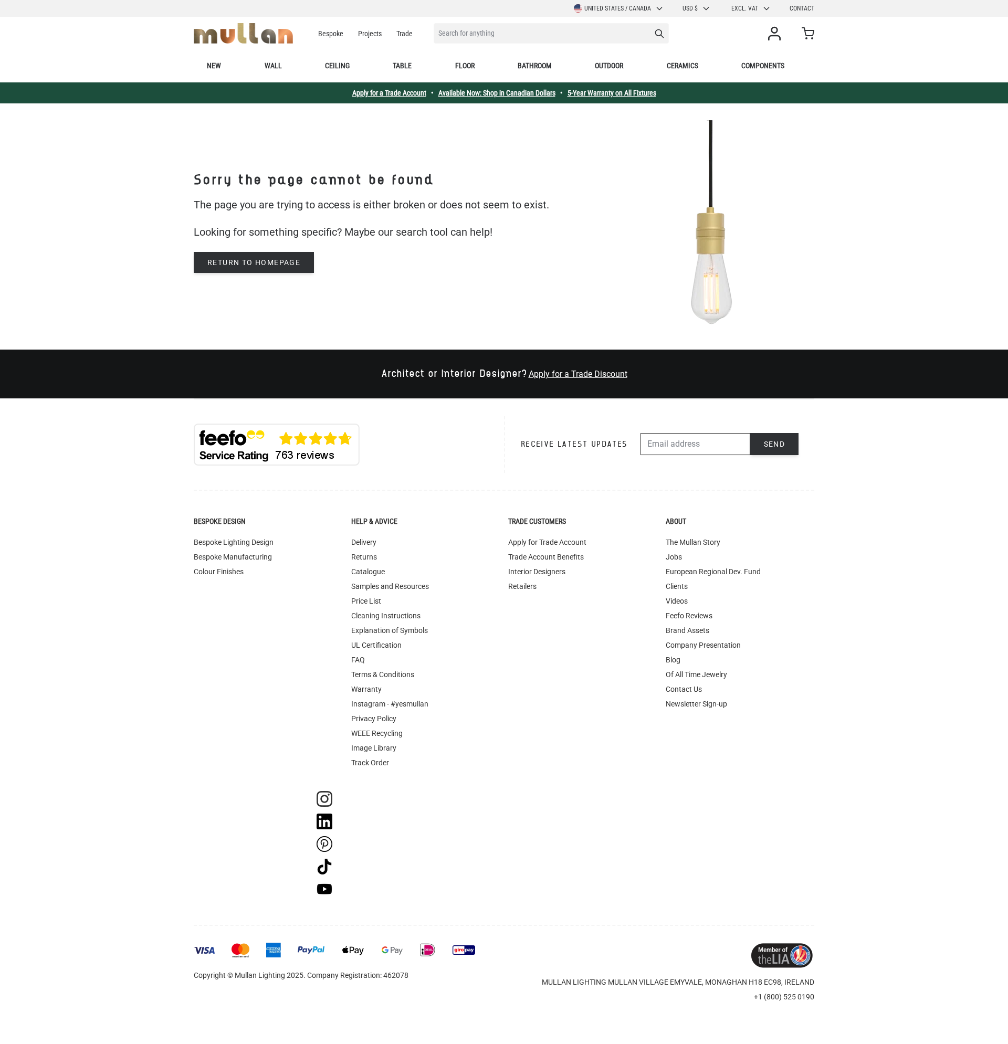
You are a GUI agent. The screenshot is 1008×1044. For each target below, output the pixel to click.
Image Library (373, 748)
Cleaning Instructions (386, 615)
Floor (465, 65)
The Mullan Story (693, 542)
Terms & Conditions (382, 674)
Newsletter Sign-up (696, 704)
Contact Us (684, 689)
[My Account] (776, 33)
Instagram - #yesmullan (389, 704)
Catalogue (368, 571)
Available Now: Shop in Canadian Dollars (496, 93)
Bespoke (330, 33)
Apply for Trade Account (547, 542)
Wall (273, 65)
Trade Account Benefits (546, 557)
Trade (404, 33)
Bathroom (535, 65)
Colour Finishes (219, 571)
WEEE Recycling (377, 733)
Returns (364, 557)
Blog (673, 660)
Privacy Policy (373, 718)
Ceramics (682, 65)
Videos (677, 601)
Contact (802, 8)
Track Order (370, 762)
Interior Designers (536, 571)
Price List (366, 601)
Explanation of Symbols (389, 630)
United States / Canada (617, 8)
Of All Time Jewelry (696, 674)
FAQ (358, 660)
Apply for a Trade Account (389, 93)
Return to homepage (253, 262)
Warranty (366, 689)
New (214, 65)
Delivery (363, 542)
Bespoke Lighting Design (234, 542)
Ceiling (337, 65)
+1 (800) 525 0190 (784, 997)
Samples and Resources (390, 586)
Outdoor (609, 65)
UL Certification (376, 645)
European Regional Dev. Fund (713, 571)
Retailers (522, 586)
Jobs (674, 557)
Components (762, 65)
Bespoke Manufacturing (233, 557)
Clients (677, 586)
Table (402, 65)
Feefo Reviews (689, 615)
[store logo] (243, 33)
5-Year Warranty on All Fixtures (612, 93)
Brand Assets (687, 630)
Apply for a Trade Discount (578, 374)
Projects (370, 33)
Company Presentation (703, 645)
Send (774, 444)
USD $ (690, 8)
